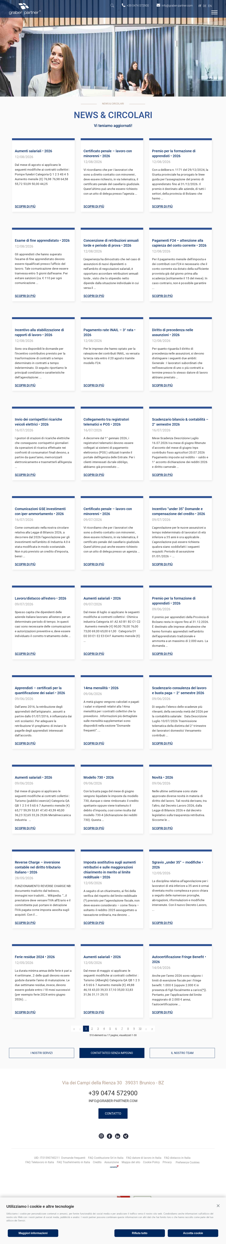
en (210, 6)
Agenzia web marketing (114, 1166)
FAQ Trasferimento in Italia (73, 1162)
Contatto (113, 1113)
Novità (162, 777)
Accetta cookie (193, 1233)
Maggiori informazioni (33, 1233)
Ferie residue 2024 (35, 957)
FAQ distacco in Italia (177, 1157)
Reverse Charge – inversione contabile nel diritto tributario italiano (38, 867)
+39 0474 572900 (113, 1093)
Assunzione (111, 1162)
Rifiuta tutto (139, 1233)
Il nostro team (182, 1053)
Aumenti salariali (33, 151)
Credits (97, 1162)
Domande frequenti (73, 1157)
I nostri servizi (42, 1053)
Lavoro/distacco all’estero (40, 598)
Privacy (167, 1162)
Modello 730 (99, 777)
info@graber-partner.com (113, 1101)
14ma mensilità (101, 688)
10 (140, 1028)
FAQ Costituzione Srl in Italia (105, 1157)
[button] (218, 1205)
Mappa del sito (131, 1162)
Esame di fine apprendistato (42, 240)
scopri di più (25, 206)
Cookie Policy (151, 1162)
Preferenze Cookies (188, 1162)
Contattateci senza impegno (112, 1053)
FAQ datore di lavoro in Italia (143, 1157)
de (204, 6)
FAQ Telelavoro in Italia (39, 1162)
